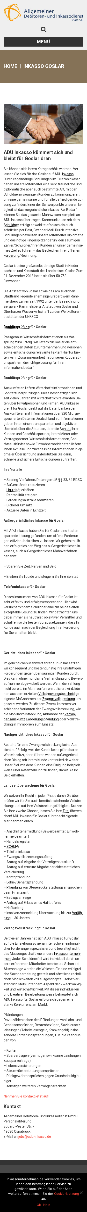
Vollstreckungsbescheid (56, 694)
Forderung (11, 255)
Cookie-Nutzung (66, 1194)
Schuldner (11, 225)
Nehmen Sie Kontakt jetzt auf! (26, 1096)
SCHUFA (13, 847)
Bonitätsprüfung (17, 327)
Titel (66, 811)
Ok (39, 1205)
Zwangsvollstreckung (58, 699)
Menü (43, 41)
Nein (46, 1205)
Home (10, 66)
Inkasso (68, 174)
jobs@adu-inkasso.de (34, 1136)
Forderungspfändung (42, 719)
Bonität (65, 429)
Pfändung (14, 887)
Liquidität (14, 490)
